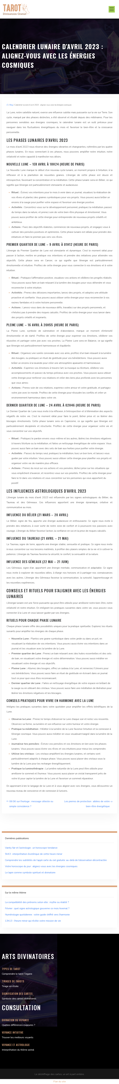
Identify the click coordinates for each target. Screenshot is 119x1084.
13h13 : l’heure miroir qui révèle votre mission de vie (33, 921)
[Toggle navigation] (112, 9)
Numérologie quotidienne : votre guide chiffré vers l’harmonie (37, 914)
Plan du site (59, 1081)
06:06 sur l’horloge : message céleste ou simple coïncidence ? (31, 804)
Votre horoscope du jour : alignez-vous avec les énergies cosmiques (41, 866)
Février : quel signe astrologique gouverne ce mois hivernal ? (37, 908)
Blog (11, 105)
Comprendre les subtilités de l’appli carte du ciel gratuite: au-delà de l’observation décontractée (56, 860)
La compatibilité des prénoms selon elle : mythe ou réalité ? (37, 902)
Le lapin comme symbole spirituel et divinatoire (30, 872)
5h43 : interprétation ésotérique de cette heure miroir (33, 854)
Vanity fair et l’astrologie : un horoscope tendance (31, 848)
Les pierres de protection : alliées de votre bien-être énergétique (87, 804)
